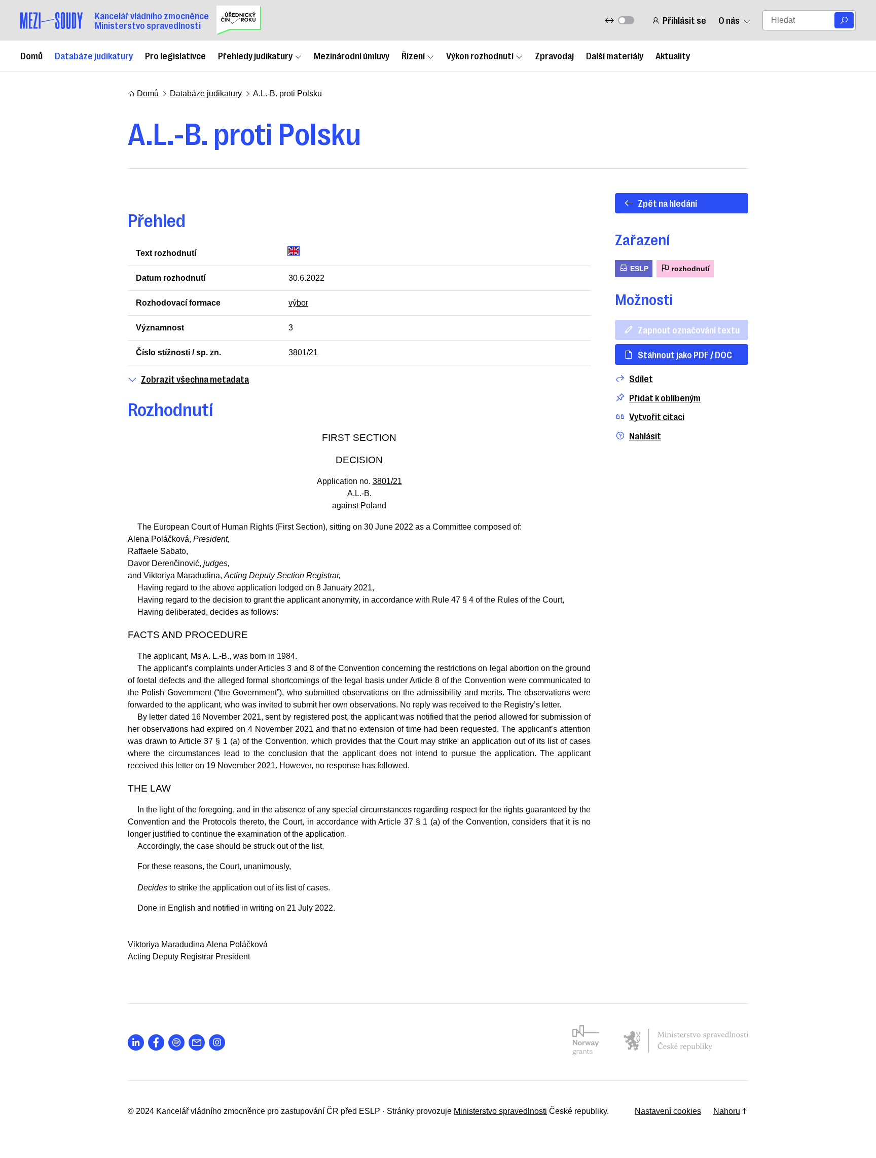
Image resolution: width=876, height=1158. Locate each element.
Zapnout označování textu (689, 329)
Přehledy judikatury (255, 55)
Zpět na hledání (667, 202)
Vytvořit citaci (656, 416)
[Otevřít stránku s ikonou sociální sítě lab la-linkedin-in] (136, 1042)
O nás (729, 20)
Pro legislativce (175, 55)
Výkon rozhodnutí (480, 55)
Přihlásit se (684, 20)
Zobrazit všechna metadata (195, 378)
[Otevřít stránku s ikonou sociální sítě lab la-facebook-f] (156, 1042)
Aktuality (672, 55)
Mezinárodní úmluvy (351, 55)
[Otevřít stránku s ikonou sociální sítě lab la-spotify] (176, 1042)
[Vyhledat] (844, 20)
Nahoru (726, 1111)
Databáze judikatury (94, 55)
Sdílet (641, 378)
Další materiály (614, 55)
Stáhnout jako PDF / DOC (685, 354)
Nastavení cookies (668, 1111)
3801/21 (303, 352)
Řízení (413, 55)
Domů (31, 55)
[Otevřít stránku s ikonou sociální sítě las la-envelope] (197, 1042)
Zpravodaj (554, 55)
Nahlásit (645, 435)
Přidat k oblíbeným (665, 397)
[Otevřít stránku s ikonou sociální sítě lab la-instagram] (217, 1042)
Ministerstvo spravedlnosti (500, 1111)
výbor (298, 302)
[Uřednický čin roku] (238, 20)
